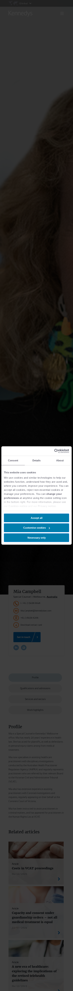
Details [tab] (36, 460)
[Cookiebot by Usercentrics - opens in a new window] (54, 451)
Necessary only (37, 537)
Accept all (36, 517)
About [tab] (60, 460)
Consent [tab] (13, 460)
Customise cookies (34, 527)
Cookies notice (17, 506)
